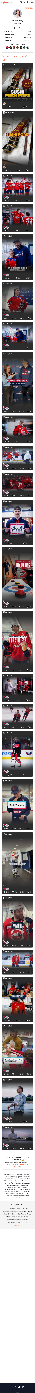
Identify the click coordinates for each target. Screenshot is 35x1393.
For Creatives (17, 1392)
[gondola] (6, 2)
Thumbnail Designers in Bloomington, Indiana (17, 1211)
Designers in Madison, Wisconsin (17, 1220)
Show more (17, 1225)
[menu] (31, 64)
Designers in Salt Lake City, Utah (17, 1222)
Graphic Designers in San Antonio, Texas (17, 1214)
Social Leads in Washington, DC (17, 1208)
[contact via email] (15, 28)
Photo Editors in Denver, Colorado (17, 1217)
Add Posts (8, 60)
